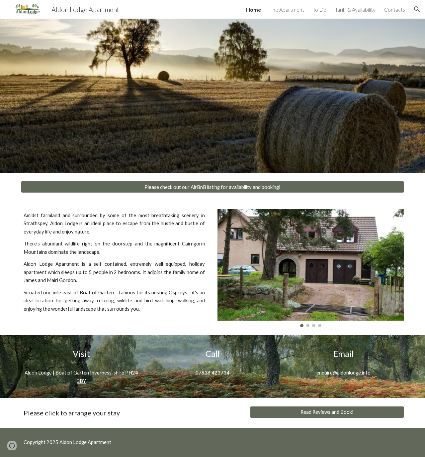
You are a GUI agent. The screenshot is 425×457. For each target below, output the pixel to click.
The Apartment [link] (287, 9)
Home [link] (253, 9)
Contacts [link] (394, 9)
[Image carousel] (310, 268)
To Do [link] (319, 9)
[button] (417, 9)
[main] (114, 262)
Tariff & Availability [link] (355, 9)
